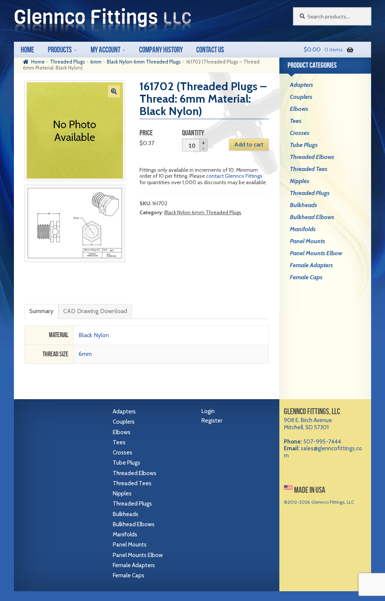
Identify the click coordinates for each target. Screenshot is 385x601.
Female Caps (306, 277)
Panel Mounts (307, 241)
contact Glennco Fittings (234, 176)
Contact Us (210, 49)
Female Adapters (311, 265)
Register (212, 420)
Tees (296, 120)
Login (208, 411)
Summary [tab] (41, 311)
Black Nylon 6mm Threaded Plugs (144, 62)
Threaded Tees (308, 169)
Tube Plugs (304, 144)
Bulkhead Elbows (312, 217)
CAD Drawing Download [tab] (95, 311)
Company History (161, 49)
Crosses (299, 132)
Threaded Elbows (312, 156)
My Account (105, 49)
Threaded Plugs (67, 62)
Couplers (301, 96)
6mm (96, 62)
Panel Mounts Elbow (316, 253)
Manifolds (303, 229)
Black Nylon (94, 335)
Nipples (299, 181)
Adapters (301, 84)
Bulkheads (303, 205)
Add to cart (249, 144)
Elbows (299, 108)
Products (60, 49)
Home (27, 49)
